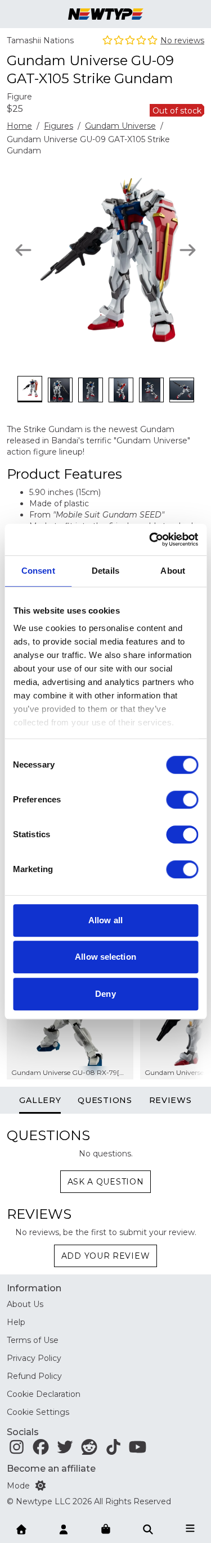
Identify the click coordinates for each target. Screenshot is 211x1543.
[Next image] (187, 250)
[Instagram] (16, 1450)
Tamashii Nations (40, 40)
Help (16, 1322)
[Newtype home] (105, 14)
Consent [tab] (38, 570)
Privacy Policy (34, 1358)
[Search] (148, 1528)
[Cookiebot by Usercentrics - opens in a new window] (150, 539)
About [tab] (172, 570)
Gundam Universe (120, 126)
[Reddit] (89, 1450)
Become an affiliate (51, 1468)
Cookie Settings (38, 1412)
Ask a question (106, 1182)
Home (19, 126)
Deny (105, 994)
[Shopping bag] (106, 1529)
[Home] (21, 1528)
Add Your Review (105, 1256)
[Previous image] (23, 250)
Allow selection (105, 956)
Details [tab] (105, 570)
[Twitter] (65, 1450)
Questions (105, 1100)
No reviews (182, 40)
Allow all (105, 920)
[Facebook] (41, 1450)
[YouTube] (137, 1450)
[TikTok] (113, 1450)
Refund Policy (34, 1376)
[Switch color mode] (40, 1485)
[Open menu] (190, 1528)
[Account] (64, 1528)
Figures (58, 126)
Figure (19, 97)
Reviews (170, 1100)
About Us (25, 1304)
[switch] (182, 800)
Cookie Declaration (43, 1394)
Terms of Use (33, 1340)
